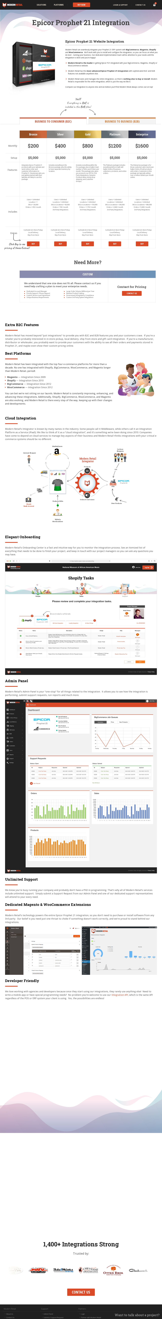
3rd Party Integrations (142, 210)
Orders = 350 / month (33, 207)
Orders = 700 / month (60, 207)
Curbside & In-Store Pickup (142, 230)
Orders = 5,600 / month (142, 207)
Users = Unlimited (142, 199)
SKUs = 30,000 (33, 205)
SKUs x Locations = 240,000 (115, 205)
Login (83, 1314)
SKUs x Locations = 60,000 (60, 205)
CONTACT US (81, 1292)
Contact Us (132, 293)
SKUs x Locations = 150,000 (87, 205)
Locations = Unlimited (142, 202)
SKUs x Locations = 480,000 (142, 205)
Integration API (120, 994)
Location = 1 (33, 202)
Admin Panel (48, 1314)
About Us (9, 1314)
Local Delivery (142, 232)
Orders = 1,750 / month (87, 207)
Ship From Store (142, 235)
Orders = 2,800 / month (114, 207)
